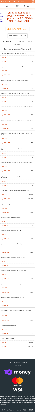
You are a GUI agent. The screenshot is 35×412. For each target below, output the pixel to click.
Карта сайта (17, 366)
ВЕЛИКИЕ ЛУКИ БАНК (17, 29)
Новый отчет (1, 17)
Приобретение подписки (17, 362)
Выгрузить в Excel (17, 35)
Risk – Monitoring (12, 1)
